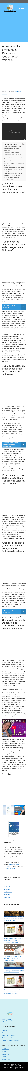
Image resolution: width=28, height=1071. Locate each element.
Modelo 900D (8, 892)
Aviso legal (5, 1032)
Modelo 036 (7, 889)
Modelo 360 (7, 897)
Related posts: (10, 179)
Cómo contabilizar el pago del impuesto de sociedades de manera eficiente (12, 958)
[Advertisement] (14, 28)
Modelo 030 (5, 1051)
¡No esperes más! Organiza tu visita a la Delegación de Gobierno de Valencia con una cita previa (14, 175)
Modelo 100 (7, 887)
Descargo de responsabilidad (10, 1040)
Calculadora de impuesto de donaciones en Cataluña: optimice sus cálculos (12, 991)
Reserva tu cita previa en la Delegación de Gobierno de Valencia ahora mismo (14, 163)
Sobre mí (4, 1030)
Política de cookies (7, 1038)
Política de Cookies (13, 1067)
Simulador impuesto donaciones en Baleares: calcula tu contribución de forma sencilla (13, 940)
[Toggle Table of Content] (23, 144)
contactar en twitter (9, 868)
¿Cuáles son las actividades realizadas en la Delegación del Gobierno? (12, 154)
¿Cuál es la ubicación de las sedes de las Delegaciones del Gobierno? (13, 159)
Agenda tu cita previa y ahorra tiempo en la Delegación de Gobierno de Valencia (14, 169)
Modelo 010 (7, 894)
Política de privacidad (8, 1035)
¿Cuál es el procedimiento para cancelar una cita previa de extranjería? (12, 148)
